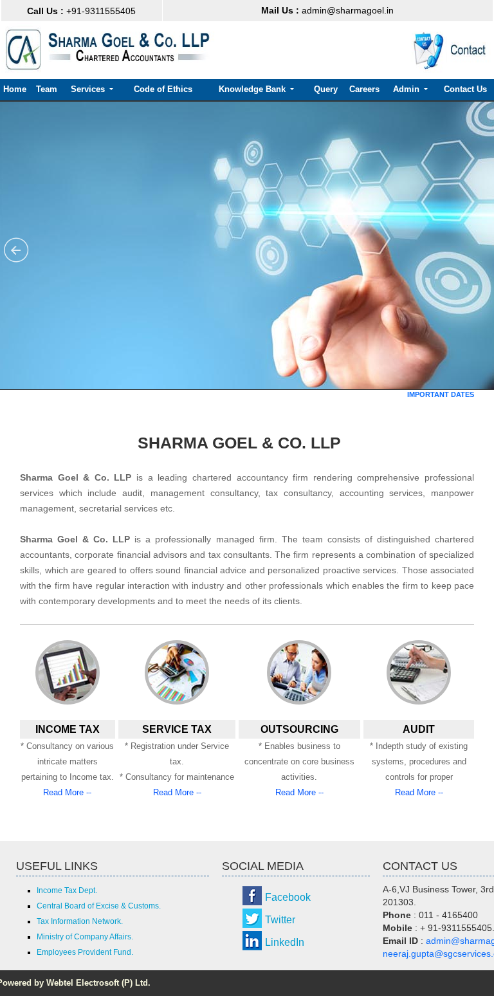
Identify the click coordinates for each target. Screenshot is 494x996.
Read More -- (67, 792)
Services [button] (89, 89)
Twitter (280, 919)
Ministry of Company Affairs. (85, 936)
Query (326, 89)
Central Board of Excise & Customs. (99, 905)
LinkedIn (284, 942)
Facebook (288, 897)
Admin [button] (407, 89)
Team (46, 89)
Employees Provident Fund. (85, 952)
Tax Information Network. (80, 921)
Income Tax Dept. (67, 890)
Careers (364, 89)
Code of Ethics (163, 89)
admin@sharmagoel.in (327, 10)
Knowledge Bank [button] (253, 89)
